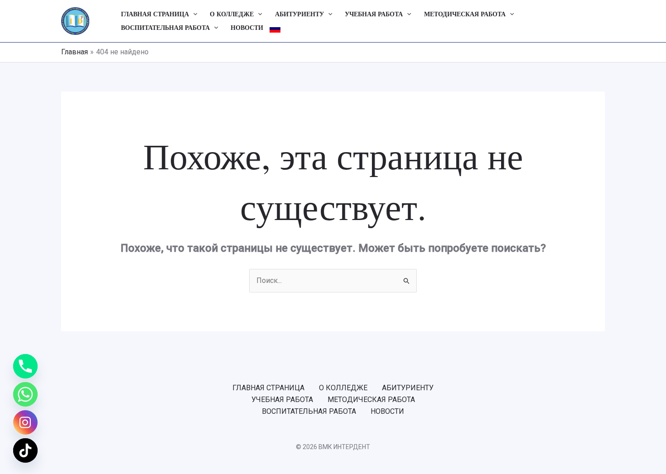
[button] (193, 14)
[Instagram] (25, 422)
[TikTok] (25, 450)
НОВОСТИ (247, 27)
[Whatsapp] (25, 394)
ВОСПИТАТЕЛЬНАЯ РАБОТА (165, 27)
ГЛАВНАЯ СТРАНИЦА (155, 14)
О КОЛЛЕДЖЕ (232, 14)
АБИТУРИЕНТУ (299, 14)
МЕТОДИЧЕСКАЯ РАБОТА (465, 14)
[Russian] (275, 28)
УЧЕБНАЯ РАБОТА (374, 14)
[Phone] (25, 366)
